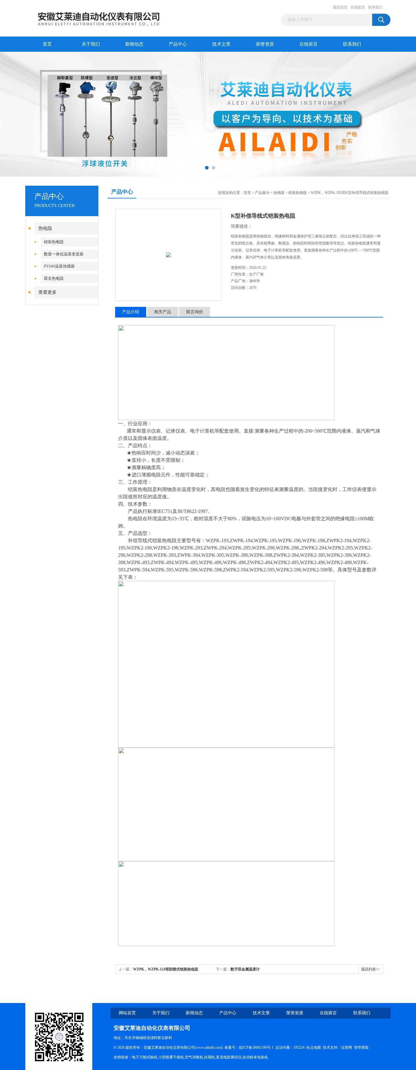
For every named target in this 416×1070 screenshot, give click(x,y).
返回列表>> (370, 969)
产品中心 (178, 44)
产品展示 (262, 193)
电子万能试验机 (144, 1057)
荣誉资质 (265, 44)
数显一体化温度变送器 (63, 254)
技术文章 (221, 44)
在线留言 (358, 7)
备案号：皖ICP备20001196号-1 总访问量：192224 (265, 1047)
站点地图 (313, 1047)
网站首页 (127, 1013)
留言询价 (194, 312)
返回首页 (340, 7)
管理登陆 (361, 1047)
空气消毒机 (194, 1057)
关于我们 (91, 44)
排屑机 (209, 1057)
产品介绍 (130, 312)
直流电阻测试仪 (228, 1057)
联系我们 (375, 7)
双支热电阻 (54, 278)
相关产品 (162, 312)
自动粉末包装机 (255, 1057)
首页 (47, 44)
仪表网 (346, 1047)
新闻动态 (134, 44)
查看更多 (47, 292)
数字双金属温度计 (245, 969)
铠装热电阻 (54, 242)
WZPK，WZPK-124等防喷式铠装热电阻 (165, 969)
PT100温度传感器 (59, 266)
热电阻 (45, 228)
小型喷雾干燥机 (171, 1057)
